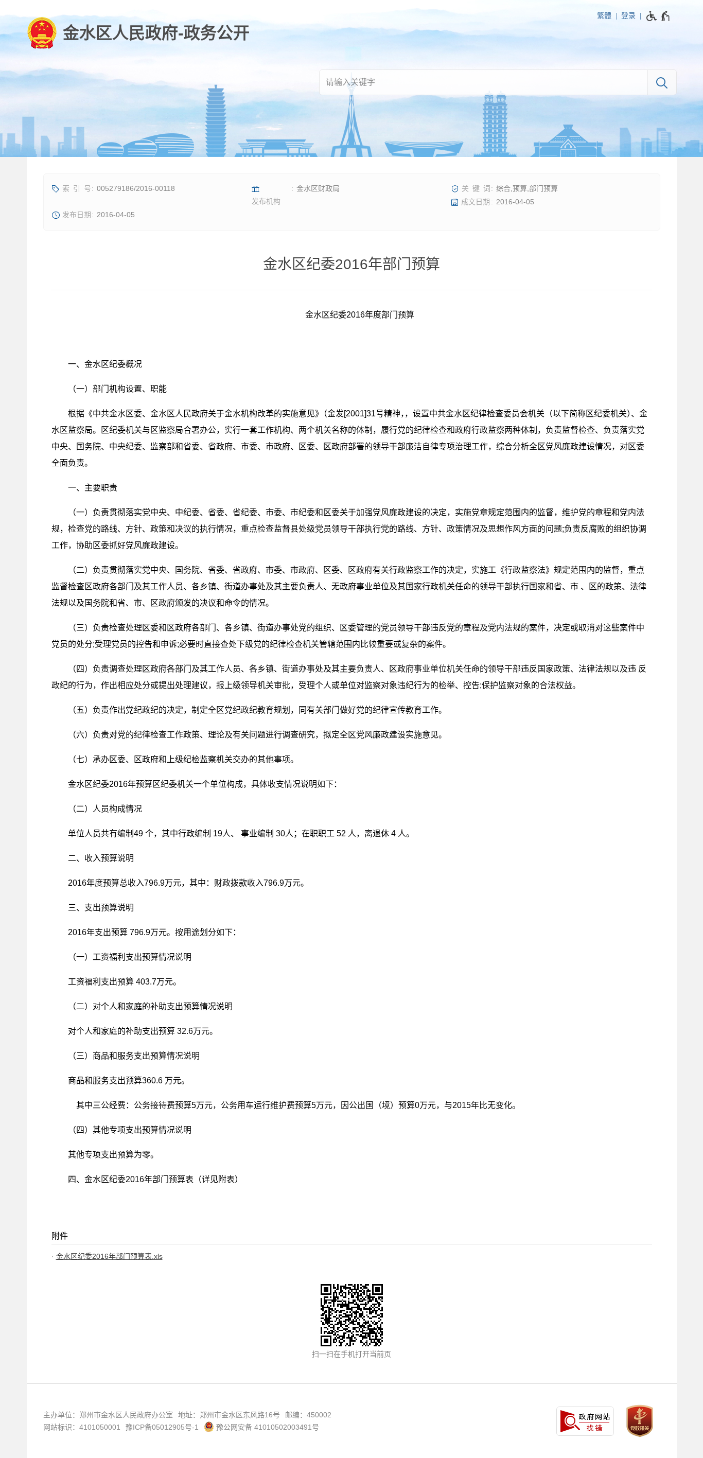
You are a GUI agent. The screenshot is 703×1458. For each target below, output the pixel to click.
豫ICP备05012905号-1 (162, 1427)
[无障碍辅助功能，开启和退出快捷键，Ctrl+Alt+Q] (658, 16)
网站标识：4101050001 (81, 1427)
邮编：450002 (308, 1415)
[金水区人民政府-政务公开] (138, 32)
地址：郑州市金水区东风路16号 (229, 1415)
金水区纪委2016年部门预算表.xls (109, 1256)
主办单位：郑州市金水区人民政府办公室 (108, 1415)
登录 (628, 15)
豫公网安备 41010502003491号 (266, 1427)
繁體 (604, 15)
